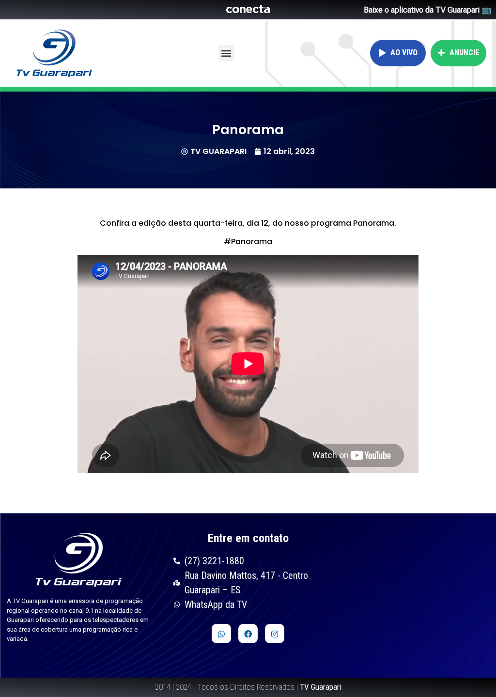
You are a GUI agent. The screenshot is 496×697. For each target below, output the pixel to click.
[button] (226, 53)
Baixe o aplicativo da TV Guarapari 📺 (427, 10)
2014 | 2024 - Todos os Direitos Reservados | (248, 687)
